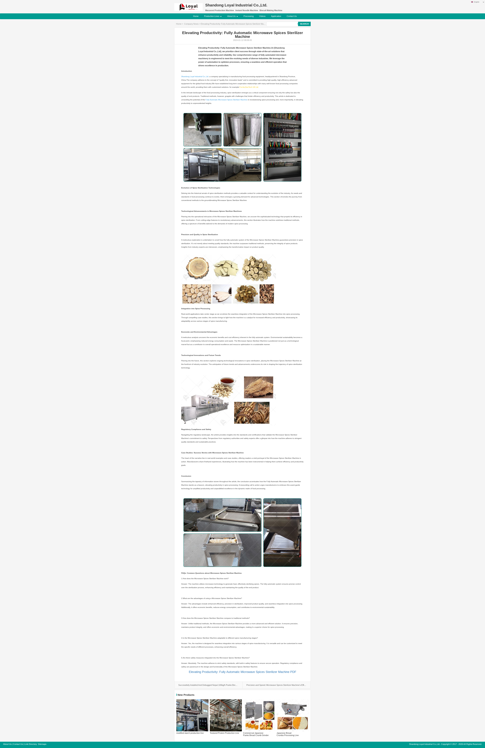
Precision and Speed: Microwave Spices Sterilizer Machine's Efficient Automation (276, 685)
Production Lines (211, 16)
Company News (191, 24)
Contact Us (292, 16)
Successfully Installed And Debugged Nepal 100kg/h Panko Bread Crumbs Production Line (208, 685)
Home (196, 16)
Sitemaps (42, 744)
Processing (249, 16)
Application (276, 16)
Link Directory (31, 744)
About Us (231, 16)
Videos (262, 16)
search (304, 24)
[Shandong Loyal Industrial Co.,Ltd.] (188, 5)
